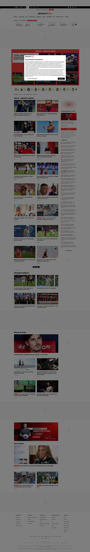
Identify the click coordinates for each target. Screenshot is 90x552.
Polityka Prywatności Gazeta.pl (56, 75)
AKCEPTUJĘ (61, 78)
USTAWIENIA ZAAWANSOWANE (32, 78)
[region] (45, 68)
